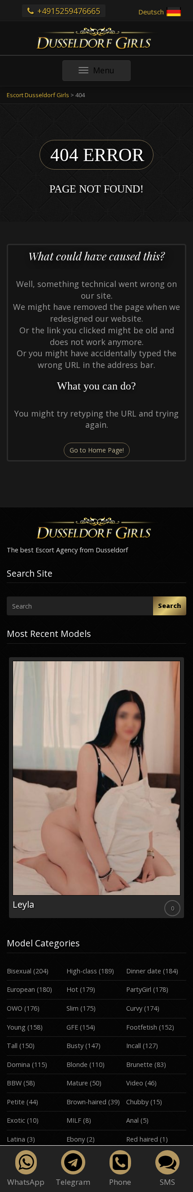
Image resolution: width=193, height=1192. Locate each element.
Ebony (75, 1139)
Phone (120, 1182)
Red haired (142, 1139)
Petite (16, 1102)
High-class (81, 971)
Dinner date (143, 971)
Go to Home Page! (97, 450)
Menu (111, 72)
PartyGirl (138, 989)
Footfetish (141, 1027)
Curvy (134, 1008)
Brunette (139, 1064)
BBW (14, 1083)
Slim (72, 1008)
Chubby (137, 1102)
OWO (14, 1008)
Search (169, 605)
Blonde (77, 1064)
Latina (16, 1139)
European (21, 989)
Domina (18, 1064)
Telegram (73, 1182)
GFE (72, 1027)
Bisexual (19, 971)
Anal (132, 1120)
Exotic (16, 1120)
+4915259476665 (67, 10)
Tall (12, 1045)
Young (16, 1027)
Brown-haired (86, 1102)
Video (134, 1083)
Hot (72, 989)
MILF (73, 1120)
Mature (77, 1083)
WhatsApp (25, 1182)
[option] (96, 788)
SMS (167, 1182)
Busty (74, 1045)
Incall (133, 1045)
